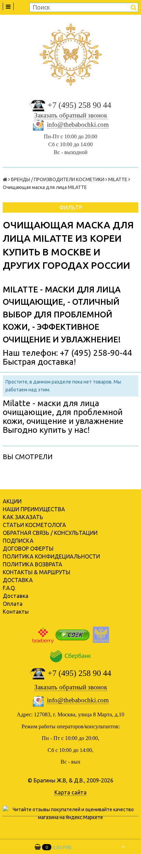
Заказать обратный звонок (70, 115)
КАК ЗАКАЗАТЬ (23, 517)
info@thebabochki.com (78, 124)
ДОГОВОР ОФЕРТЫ (28, 548)
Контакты (16, 611)
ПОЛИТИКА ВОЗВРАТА (32, 564)
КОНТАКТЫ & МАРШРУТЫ (36, 572)
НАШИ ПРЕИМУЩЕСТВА (34, 509)
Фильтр (70, 207)
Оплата (13, 604)
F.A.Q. (9, 588)
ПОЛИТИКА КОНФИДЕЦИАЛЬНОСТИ (51, 556)
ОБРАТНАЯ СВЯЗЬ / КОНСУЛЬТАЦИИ (50, 533)
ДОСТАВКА (18, 580)
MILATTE (117, 179)
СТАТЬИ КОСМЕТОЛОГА (34, 525)
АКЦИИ (12, 501)
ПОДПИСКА (18, 541)
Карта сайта (70, 792)
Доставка (15, 596)
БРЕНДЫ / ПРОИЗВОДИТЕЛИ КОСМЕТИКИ (57, 179)
